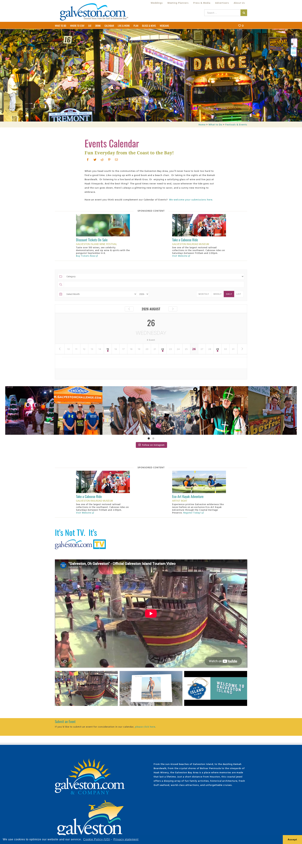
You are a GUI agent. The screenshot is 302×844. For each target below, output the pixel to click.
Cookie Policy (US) (96, 839)
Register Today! (192, 512)
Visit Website (179, 256)
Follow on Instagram (153, 445)
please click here (145, 726)
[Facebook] (87, 159)
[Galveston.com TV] (81, 540)
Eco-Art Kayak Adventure (187, 496)
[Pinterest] (109, 159)
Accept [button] (292, 839)
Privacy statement (125, 839)
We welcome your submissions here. (191, 199)
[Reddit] (102, 159)
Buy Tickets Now (85, 256)
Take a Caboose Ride (185, 239)
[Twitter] (95, 159)
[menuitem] (156, 3)
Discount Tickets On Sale (91, 239)
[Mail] (116, 159)
